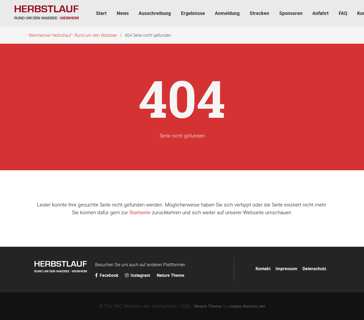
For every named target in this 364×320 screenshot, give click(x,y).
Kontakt (263, 269)
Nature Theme (170, 275)
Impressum (286, 269)
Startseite (140, 212)
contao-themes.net (246, 306)
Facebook (109, 275)
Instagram (140, 275)
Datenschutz (314, 269)
